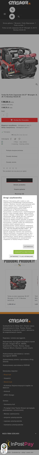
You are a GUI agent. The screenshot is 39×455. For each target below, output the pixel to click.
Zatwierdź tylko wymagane (21, 256)
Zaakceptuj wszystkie (24, 252)
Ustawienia (28, 246)
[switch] (4, 452)
